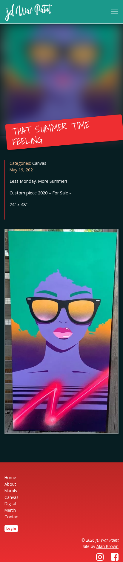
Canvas (39, 163)
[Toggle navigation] (114, 11)
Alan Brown (107, 546)
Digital (10, 503)
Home (10, 477)
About (10, 484)
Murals (10, 491)
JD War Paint (107, 540)
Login (11, 528)
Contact (11, 517)
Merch (10, 510)
